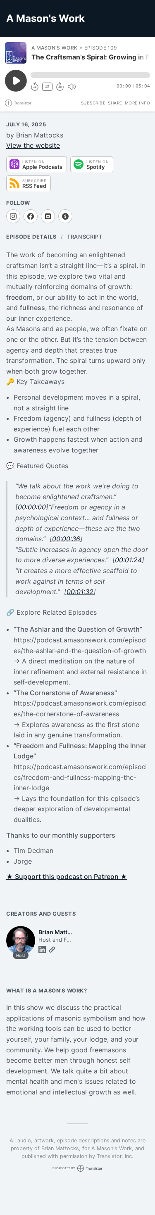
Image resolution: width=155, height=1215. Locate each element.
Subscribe (93, 102)
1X (47, 86)
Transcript (84, 237)
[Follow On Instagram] (13, 216)
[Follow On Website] (52, 949)
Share (115, 102)
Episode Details (31, 237)
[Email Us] (48, 216)
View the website (33, 145)
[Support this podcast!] (65, 216)
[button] (90, 75)
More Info (137, 102)
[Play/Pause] (15, 53)
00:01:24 (128, 560)
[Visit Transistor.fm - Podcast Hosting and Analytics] (18, 103)
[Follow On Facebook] (31, 216)
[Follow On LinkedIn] (42, 949)
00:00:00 (32, 507)
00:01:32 (80, 591)
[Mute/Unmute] (71, 86)
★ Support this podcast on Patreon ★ (66, 876)
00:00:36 (66, 539)
